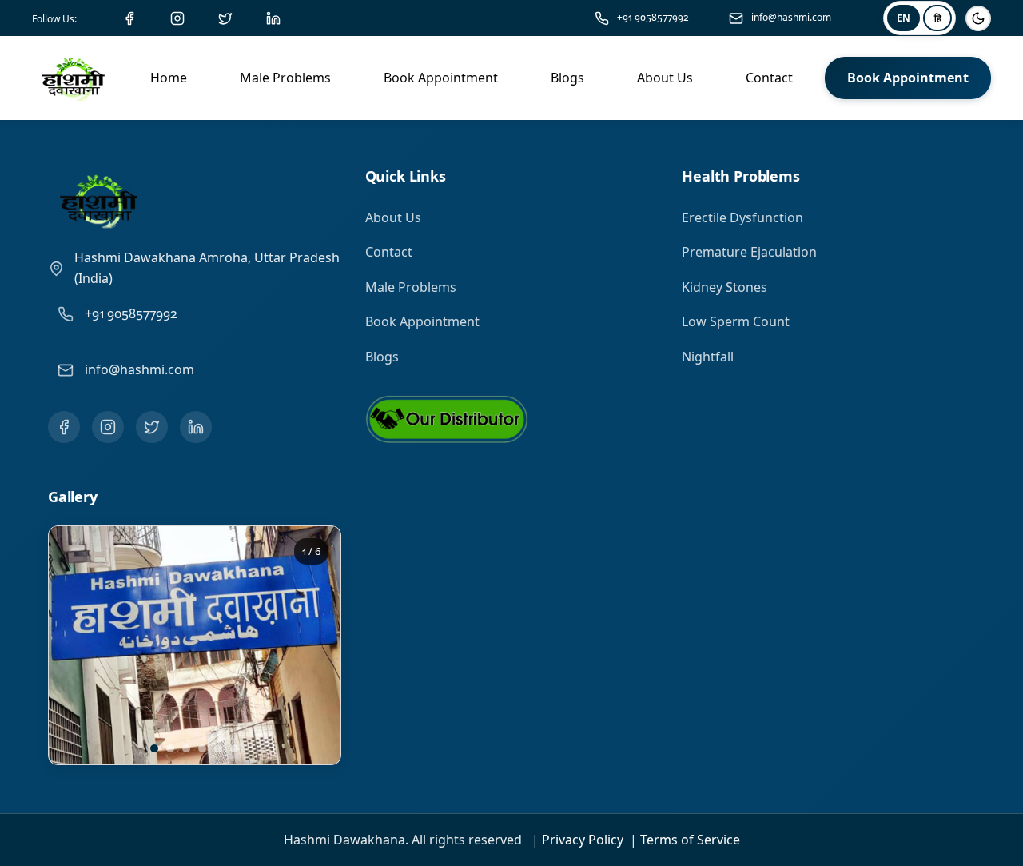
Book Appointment (422, 321)
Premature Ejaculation (749, 252)
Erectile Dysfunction (742, 217)
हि (937, 18)
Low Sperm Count (736, 321)
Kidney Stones (724, 287)
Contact (388, 252)
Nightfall (708, 356)
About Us (393, 217)
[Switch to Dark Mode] (978, 18)
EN (903, 18)
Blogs (382, 356)
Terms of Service (690, 839)
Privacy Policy (582, 839)
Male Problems (410, 287)
